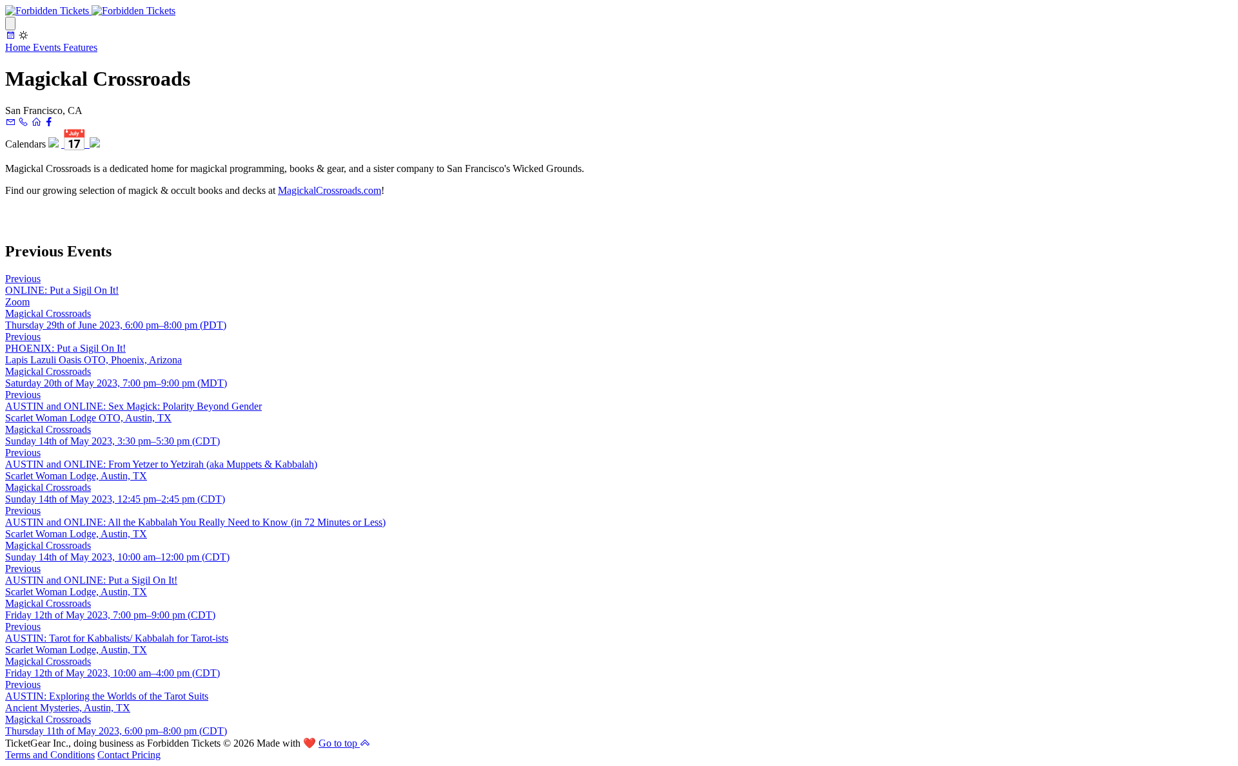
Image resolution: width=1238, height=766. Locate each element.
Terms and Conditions (50, 754)
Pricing (146, 754)
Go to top (339, 743)
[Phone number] (23, 122)
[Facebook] (49, 122)
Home (19, 47)
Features (80, 47)
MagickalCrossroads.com (329, 190)
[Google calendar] (53, 144)
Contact (114, 754)
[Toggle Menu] (10, 23)
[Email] (10, 122)
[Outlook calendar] (95, 144)
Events (48, 47)
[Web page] (36, 122)
